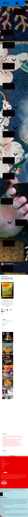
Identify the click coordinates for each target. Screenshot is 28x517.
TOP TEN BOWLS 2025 (7, 91)
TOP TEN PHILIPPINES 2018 (8, 150)
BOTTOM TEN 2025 (7, 118)
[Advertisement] (14, 404)
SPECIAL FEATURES (3, 197)
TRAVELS (4, 18)
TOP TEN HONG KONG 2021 (8, 148)
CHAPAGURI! (6, 251)
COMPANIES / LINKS (5, 255)
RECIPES (4, 239)
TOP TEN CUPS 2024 (7, 94)
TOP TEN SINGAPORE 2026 (8, 140)
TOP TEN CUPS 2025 (7, 92)
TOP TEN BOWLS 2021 (7, 99)
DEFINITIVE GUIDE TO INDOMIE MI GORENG (9, 209)
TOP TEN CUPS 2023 (7, 96)
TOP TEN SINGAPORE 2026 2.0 (8, 138)
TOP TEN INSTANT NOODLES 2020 (9, 55)
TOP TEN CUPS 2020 (7, 102)
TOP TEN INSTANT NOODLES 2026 (9, 49)
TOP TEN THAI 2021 (7, 147)
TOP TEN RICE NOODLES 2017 (8, 165)
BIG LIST (2, 190)
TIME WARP (4, 226)
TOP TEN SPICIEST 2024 (7, 71)
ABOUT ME (4, 15)
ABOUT (3, 459)
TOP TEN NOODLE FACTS (7, 188)
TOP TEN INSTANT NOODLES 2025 (9, 50)
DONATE (2, 23)
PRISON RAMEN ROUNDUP (6, 205)
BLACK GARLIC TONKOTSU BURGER (9, 247)
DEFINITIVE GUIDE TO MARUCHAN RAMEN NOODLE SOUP (11, 210)
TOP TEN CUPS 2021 (7, 100)
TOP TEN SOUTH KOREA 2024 (8, 145)
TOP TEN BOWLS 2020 (7, 101)
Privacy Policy (3, 469)
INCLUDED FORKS (5, 233)
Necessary (2, 506)
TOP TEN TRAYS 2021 (7, 181)
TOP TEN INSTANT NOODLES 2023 (9, 52)
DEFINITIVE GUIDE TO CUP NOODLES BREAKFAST (10, 214)
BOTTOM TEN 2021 (7, 122)
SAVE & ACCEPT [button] (2, 516)
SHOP (3, 228)
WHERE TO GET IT (5, 256)
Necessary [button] (1, 505)
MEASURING (4, 254)
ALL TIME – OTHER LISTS (6, 172)
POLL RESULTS (5, 253)
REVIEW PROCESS (5, 16)
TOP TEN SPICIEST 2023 (7, 72)
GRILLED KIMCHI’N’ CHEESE (8, 250)
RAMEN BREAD (5, 217)
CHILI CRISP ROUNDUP (6, 206)
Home (2, 458)
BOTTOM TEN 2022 (7, 121)
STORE (2, 259)
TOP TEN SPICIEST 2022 (7, 73)
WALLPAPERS (4, 232)
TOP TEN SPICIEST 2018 (7, 76)
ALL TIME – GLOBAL (5, 41)
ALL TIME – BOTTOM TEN (6, 109)
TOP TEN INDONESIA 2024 (8, 144)
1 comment (7, 280)
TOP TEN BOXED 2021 (7, 182)
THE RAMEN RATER (8, 263)
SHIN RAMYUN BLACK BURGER (8, 248)
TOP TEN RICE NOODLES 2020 (8, 164)
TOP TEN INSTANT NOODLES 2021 (9, 54)
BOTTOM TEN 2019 (7, 124)
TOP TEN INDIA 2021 (7, 149)
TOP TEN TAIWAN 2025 (7, 142)
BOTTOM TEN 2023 (7, 120)
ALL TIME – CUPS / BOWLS (6, 82)
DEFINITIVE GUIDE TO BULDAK (7, 207)
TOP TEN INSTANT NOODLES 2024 (9, 51)
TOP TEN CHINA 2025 (7, 141)
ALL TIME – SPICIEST (5, 62)
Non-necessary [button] (2, 511)
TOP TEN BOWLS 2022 (7, 97)
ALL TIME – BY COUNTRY (6, 130)
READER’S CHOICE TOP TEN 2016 (9, 187)
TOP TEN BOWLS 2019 (7, 103)
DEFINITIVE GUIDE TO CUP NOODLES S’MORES (9, 213)
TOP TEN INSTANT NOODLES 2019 (9, 56)
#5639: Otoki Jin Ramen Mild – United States (9, 446)
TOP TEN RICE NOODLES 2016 (8, 166)
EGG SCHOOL (4, 227)
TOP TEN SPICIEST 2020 (7, 75)
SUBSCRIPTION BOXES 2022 (8, 180)
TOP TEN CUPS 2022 (7, 98)
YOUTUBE (4, 17)
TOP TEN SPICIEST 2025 (7, 70)
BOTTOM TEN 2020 (7, 123)
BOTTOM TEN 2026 (7, 117)
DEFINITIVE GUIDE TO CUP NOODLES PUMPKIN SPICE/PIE (11, 212)
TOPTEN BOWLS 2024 (7, 93)
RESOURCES (3, 465)
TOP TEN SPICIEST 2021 (7, 74)
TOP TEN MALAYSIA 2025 (7, 143)
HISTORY (4, 19)
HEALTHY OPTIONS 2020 (7, 183)
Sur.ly (5, 484)
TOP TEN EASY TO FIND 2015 (8, 186)
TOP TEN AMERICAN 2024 (8, 146)
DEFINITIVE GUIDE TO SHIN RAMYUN (8, 208)
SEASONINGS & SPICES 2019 (8, 184)
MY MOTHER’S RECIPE (7, 249)
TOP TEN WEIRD (6, 189)
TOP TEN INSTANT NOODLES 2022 (9, 53)
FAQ (3, 229)
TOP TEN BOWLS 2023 (7, 95)
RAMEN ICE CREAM (5, 215)
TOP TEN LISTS (4, 461)
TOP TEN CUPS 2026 (7, 90)
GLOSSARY (4, 230)
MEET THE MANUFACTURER (5, 191)
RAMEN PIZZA (5, 216)
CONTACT (2, 260)
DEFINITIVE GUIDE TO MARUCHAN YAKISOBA (9, 211)
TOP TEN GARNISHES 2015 (8, 185)
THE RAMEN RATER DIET (6, 218)
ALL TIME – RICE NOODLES (6, 156)
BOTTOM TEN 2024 (7, 119)
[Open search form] (7, 268)
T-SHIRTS (4, 231)
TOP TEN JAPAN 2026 (7, 139)
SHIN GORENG (6, 252)
